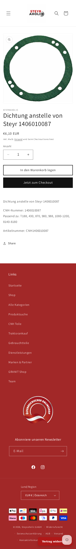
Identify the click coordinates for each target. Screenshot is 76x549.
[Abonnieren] (62, 451)
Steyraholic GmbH (32, 526)
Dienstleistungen (20, 353)
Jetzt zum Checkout (38, 182)
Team (12, 381)
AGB (48, 533)
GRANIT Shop (17, 372)
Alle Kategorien (19, 305)
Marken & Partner (20, 362)
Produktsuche (18, 314)
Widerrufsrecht (54, 526)
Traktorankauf (18, 333)
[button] (8, 13)
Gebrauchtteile (18, 343)
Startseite (15, 285)
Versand (18, 139)
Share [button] (12, 243)
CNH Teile (14, 324)
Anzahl (7, 146)
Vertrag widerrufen (55, 541)
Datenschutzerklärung (29, 533)
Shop (11, 295)
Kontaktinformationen (31, 540)
